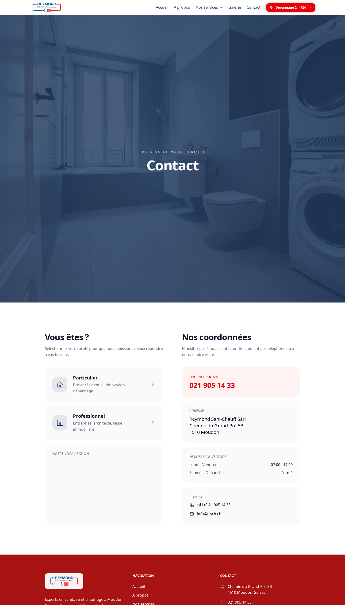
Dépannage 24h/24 (291, 7)
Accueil (162, 7)
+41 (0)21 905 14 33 (213, 504)
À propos (140, 595)
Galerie (234, 7)
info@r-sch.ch (209, 513)
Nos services (207, 7)
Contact (254, 7)
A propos (182, 7)
